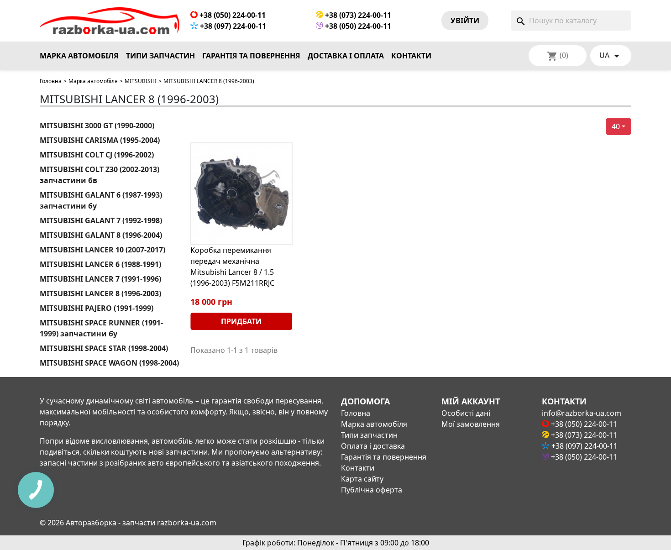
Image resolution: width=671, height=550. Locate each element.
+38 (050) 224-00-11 (232, 15)
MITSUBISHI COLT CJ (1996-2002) (97, 155)
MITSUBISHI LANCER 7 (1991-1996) (100, 279)
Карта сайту (362, 479)
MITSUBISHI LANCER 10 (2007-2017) (102, 250)
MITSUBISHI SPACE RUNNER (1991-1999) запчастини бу (101, 328)
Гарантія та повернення (251, 56)
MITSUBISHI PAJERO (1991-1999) (96, 308)
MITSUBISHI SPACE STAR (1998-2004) (104, 348)
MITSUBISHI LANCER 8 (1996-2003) (100, 293)
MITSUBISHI (141, 81)
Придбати (241, 321)
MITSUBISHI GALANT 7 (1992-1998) (101, 220)
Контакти (411, 56)
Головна (51, 81)
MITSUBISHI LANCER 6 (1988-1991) (100, 264)
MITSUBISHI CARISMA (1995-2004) (100, 140)
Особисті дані (465, 413)
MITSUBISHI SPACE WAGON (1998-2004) (109, 363)
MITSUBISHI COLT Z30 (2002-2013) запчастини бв (99, 174)
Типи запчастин (160, 56)
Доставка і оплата (346, 56)
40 (616, 126)
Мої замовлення (470, 424)
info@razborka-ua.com (581, 413)
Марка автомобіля (79, 56)
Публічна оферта (371, 490)
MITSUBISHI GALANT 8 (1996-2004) (101, 235)
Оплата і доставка (373, 446)
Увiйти (465, 21)
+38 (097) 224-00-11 (232, 26)
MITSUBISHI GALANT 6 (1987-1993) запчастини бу (101, 200)
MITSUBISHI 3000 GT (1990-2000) (97, 125)
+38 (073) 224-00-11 (357, 15)
